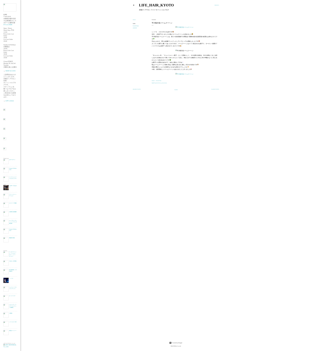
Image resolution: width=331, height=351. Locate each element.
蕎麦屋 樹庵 (12, 237)
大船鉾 (10, 313)
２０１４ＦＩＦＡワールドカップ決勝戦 (12, 306)
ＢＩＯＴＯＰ (12, 295)
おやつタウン (12, 159)
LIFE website (9, 101)
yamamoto (135, 27)
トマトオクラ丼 (12, 322)
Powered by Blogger (177, 342)
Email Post (158, 80)
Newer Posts (137, 89)
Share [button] (134, 19)
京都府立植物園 (12, 211)
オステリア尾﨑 (12, 203)
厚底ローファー (12, 330)
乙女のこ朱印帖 (12, 261)
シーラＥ (11, 278)
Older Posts (215, 89)
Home (176, 89)
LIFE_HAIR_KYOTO (156, 5)
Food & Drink (136, 26)
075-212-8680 (7, 24)
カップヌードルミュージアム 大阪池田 (13, 222)
